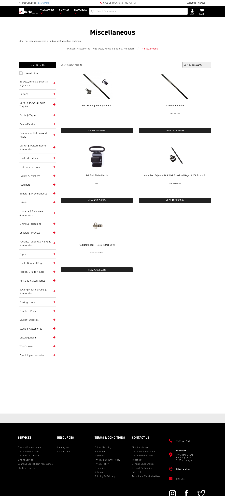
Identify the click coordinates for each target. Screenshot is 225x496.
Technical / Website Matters (146, 476)
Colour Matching (103, 447)
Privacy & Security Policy (107, 459)
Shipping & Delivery (105, 476)
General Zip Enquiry (142, 467)
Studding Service (26, 467)
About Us (191, 2)
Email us (180, 478)
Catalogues (63, 447)
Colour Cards (63, 451)
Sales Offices (138, 472)
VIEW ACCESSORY (175, 130)
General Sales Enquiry (143, 463)
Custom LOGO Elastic (28, 455)
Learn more (43, 2)
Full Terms (100, 451)
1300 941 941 (129, 2)
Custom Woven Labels (29, 451)
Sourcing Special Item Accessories (35, 463)
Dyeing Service (25, 459)
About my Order (140, 447)
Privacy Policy (102, 463)
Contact (201, 2)
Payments (100, 455)
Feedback (137, 459)
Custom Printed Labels (29, 447)
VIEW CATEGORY (96, 130)
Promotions (100, 467)
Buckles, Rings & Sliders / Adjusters (114, 48)
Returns (99, 472)
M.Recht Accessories (78, 48)
